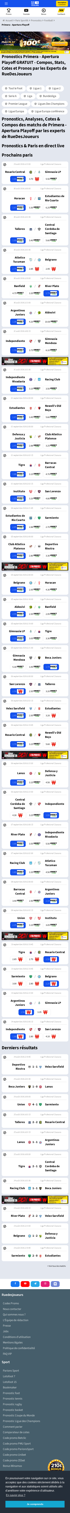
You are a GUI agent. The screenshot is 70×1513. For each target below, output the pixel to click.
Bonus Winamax (12, 1466)
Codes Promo (11, 1303)
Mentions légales (13, 1343)
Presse (7, 1326)
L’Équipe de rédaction (15, 1320)
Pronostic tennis (12, 1399)
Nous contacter (12, 1309)
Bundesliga (49, 96)
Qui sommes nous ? (14, 1315)
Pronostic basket (13, 1410)
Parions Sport (11, 1371)
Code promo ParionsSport (18, 1449)
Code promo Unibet (14, 1455)
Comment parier (12, 1427)
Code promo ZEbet (14, 1460)
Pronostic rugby (12, 1404)
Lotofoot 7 (9, 1376)
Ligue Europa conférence (49, 111)
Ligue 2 (56, 88)
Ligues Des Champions (50, 104)
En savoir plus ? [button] (15, 1495)
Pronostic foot (11, 1393)
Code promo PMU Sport (17, 1444)
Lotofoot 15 (9, 1382)
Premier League (17, 104)
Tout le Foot (15, 88)
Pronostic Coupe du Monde (19, 1415)
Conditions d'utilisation (17, 1337)
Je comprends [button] (35, 1504)
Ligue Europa (16, 111)
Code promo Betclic (14, 1438)
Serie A (12, 96)
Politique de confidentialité (19, 1348)
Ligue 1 (37, 88)
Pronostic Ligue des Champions (21, 1421)
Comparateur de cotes (16, 1432)
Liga (29, 96)
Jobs (5, 1331)
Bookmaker (10, 1387)
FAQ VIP (7, 1354)
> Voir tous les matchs (56, 1266)
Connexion (62, 3)
